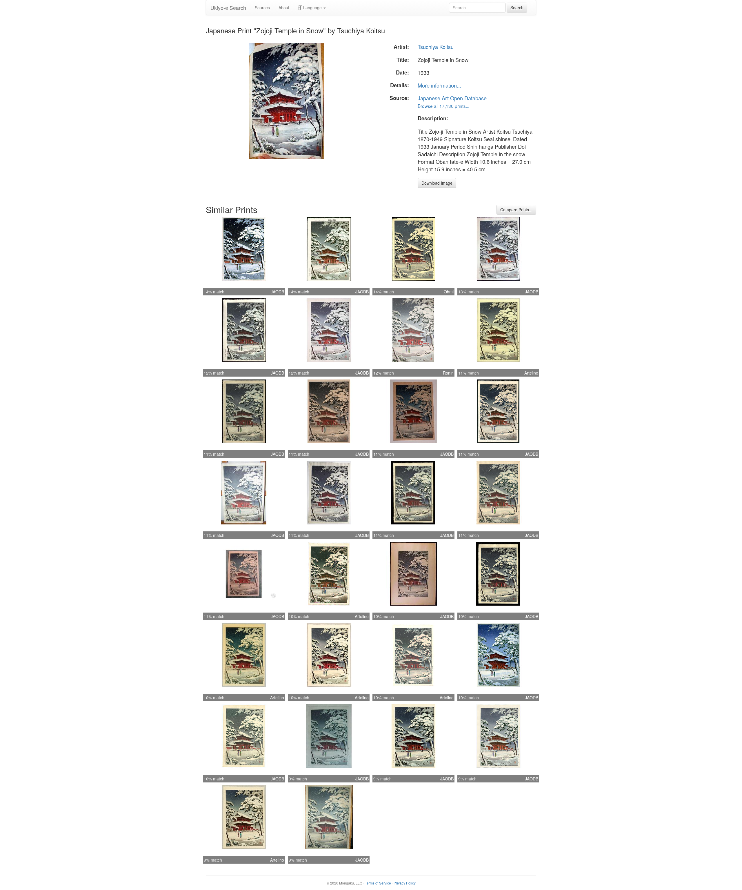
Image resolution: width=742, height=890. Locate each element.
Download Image (436, 183)
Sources (262, 7)
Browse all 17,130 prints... (443, 106)
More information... (439, 85)
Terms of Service (378, 882)
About (284, 7)
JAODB (277, 292)
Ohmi (449, 292)
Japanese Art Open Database (452, 98)
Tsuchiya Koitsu (436, 46)
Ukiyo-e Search (228, 7)
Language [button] (312, 7)
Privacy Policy (405, 882)
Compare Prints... (516, 209)
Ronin (448, 373)
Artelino (531, 373)
